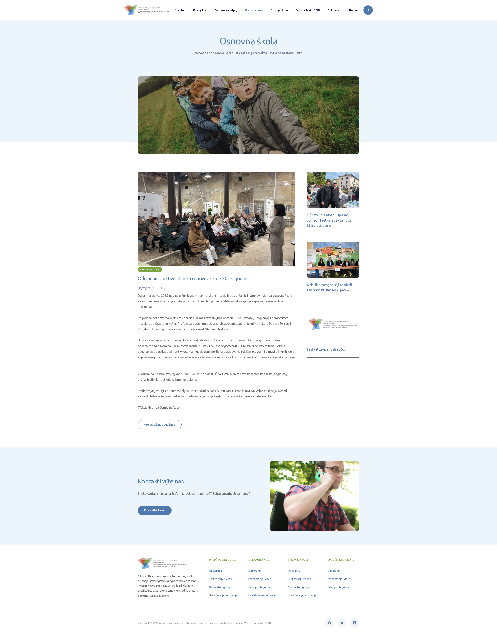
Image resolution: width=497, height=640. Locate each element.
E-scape (255, 623)
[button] (225, 10)
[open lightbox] (216, 219)
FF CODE (267, 623)
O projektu (200, 10)
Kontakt (354, 10)
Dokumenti (334, 10)
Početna (180, 10)
